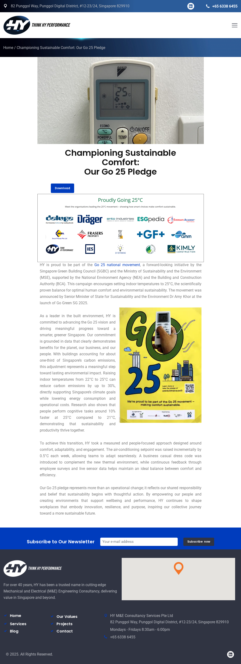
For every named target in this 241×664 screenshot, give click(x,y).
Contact (64, 631)
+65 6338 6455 (224, 6)
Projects (64, 624)
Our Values (66, 616)
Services (18, 624)
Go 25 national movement (117, 265)
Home (8, 47)
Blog (14, 631)
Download (62, 188)
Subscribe (198, 542)
